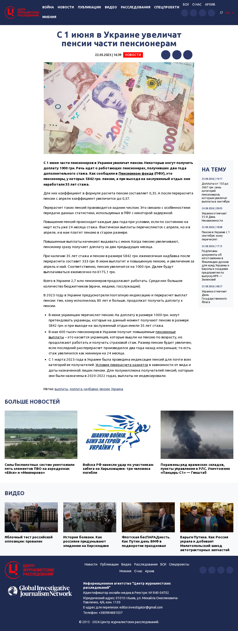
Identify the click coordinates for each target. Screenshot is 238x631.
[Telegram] (187, 54)
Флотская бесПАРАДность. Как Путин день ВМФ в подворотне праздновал (146, 541)
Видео (111, 7)
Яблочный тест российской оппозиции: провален (29, 539)
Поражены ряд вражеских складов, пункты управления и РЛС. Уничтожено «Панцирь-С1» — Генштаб (195, 468)
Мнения (49, 17)
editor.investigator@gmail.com (141, 607)
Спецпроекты (179, 564)
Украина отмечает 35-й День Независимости (214, 217)
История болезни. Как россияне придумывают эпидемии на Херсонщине (86, 541)
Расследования (135, 7)
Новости (66, 7)
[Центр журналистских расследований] (22, 12)
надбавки (91, 389)
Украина (117, 389)
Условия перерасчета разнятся (122, 365)
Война (48, 7)
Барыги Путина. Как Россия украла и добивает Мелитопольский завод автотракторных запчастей (204, 543)
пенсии (104, 389)
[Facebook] (165, 54)
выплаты (61, 389)
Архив (210, 4)
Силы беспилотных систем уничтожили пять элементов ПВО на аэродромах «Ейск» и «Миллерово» (39, 468)
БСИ (186, 4)
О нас (197, 4)
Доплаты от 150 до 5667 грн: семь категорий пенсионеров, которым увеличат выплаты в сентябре (216, 192)
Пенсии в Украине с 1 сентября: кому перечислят (216, 236)
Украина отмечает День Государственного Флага (214, 297)
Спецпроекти (166, 7)
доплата (75, 389)
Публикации (89, 7)
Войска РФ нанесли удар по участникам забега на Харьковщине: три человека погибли (118, 468)
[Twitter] (177, 54)
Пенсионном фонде (136, 173)
